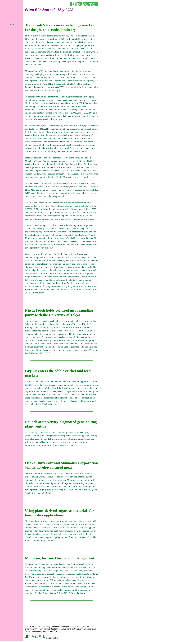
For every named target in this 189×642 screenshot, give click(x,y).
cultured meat (67, 327)
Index (11, 24)
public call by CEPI (70, 212)
